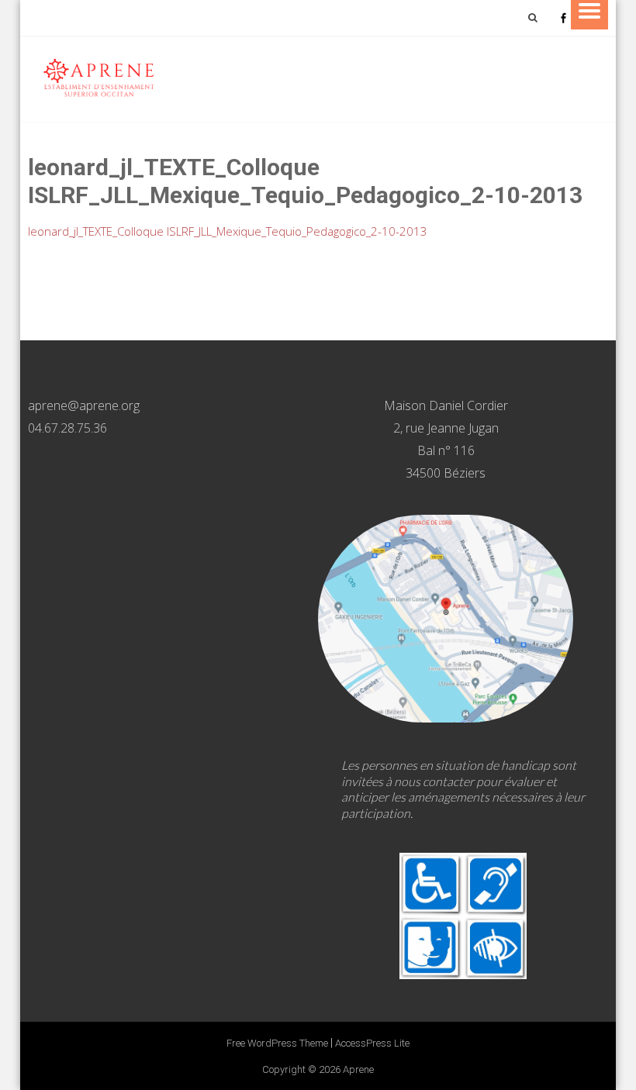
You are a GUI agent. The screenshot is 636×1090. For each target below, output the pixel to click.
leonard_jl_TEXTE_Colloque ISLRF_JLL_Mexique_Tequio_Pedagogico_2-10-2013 (227, 231)
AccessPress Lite (372, 1043)
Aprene (358, 1069)
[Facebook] (563, 18)
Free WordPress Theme (277, 1043)
